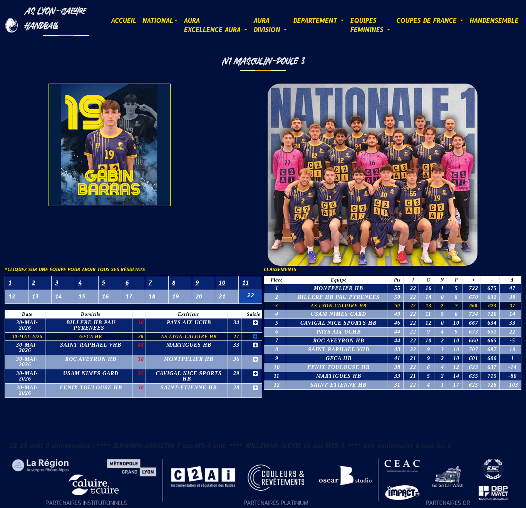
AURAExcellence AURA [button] (213, 25)
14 (58, 296)
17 (128, 296)
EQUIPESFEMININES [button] (367, 25)
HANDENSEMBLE (493, 21)
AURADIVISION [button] (267, 25)
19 (175, 296)
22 (250, 295)
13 (35, 296)
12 (11, 296)
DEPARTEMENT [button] (316, 21)
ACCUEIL (123, 21)
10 (221, 283)
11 (245, 283)
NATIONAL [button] (157, 21)
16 (105, 296)
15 (81, 296)
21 (221, 296)
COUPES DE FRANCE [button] (427, 21)
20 (198, 296)
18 (151, 296)
